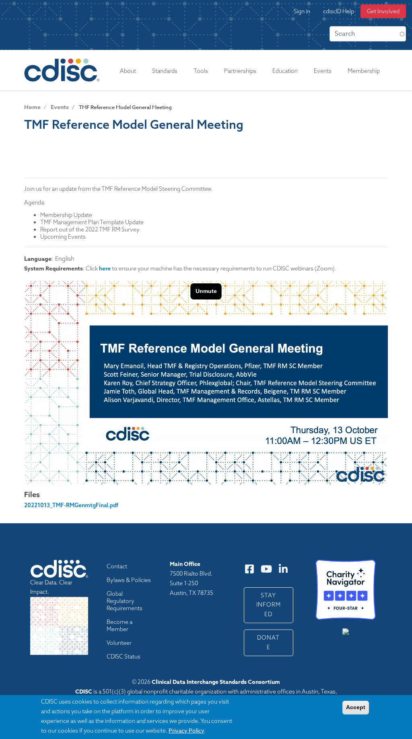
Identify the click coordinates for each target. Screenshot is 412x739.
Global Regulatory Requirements (124, 601)
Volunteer (119, 642)
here (105, 268)
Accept (355, 707)
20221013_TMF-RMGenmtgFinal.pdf (71, 505)
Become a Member (119, 625)
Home (32, 107)
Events (60, 107)
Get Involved (383, 11)
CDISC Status (123, 656)
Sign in (302, 11)
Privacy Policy (186, 730)
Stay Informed (268, 605)
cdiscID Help (338, 11)
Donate (268, 642)
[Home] (63, 70)
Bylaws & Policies (129, 580)
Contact (117, 566)
